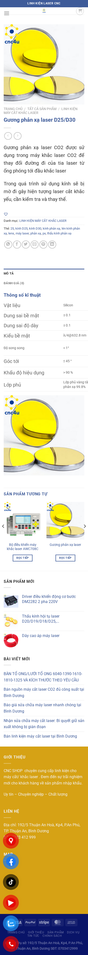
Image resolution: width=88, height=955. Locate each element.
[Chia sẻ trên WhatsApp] (8, 245)
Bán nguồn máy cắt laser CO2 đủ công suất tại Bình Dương (44, 692)
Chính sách (52, 936)
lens (11, 233)
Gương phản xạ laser (65, 545)
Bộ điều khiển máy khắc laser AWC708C (22, 547)
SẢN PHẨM (55, 932)
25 (12, 228)
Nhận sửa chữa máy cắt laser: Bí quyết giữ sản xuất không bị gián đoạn (44, 723)
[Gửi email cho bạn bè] (35, 245)
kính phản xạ (51, 228)
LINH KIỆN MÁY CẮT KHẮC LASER (42, 221)
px (44, 233)
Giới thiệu (36, 932)
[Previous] (3, 535)
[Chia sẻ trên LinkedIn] (52, 245)
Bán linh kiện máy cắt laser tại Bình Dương (40, 736)
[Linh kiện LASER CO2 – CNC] (44, 11)
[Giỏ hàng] (80, 11)
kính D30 (35, 228)
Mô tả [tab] (9, 273)
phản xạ (35, 233)
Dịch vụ (73, 932)
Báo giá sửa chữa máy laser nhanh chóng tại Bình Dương (42, 708)
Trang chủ (13, 109)
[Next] (84, 535)
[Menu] (7, 13)
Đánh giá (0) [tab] (14, 283)
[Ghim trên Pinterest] (43, 245)
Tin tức (33, 936)
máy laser (22, 233)
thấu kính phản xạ (59, 233)
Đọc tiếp (22, 557)
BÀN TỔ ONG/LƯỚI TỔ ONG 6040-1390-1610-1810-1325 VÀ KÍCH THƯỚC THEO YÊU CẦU (43, 676)
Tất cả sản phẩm (41, 109)
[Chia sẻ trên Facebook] (17, 245)
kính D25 (21, 228)
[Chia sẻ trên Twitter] (26, 245)
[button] (6, 214)
